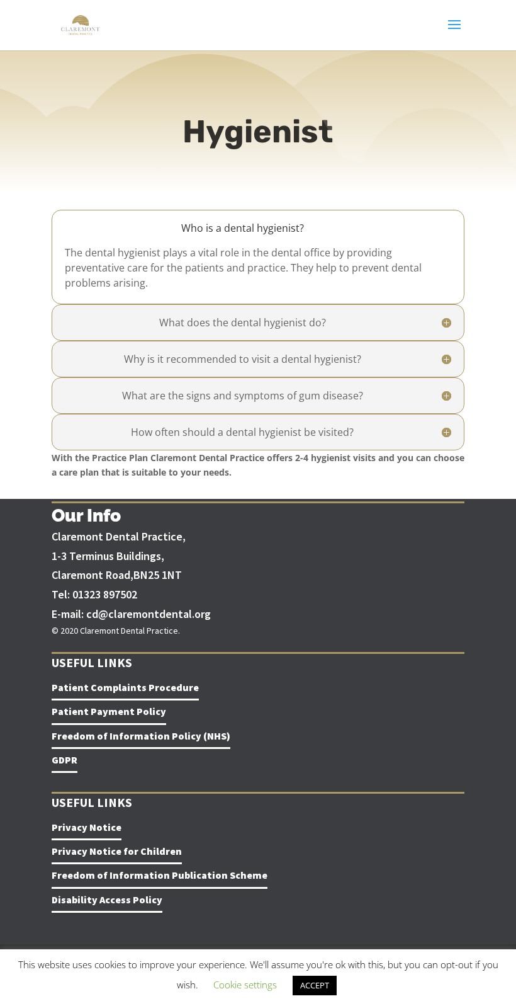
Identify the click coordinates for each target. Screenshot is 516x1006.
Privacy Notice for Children (117, 851)
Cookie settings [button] (245, 984)
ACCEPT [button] (314, 985)
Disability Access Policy (107, 899)
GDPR (64, 759)
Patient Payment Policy (109, 711)
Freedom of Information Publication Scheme (159, 875)
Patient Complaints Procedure (125, 687)
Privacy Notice (86, 827)
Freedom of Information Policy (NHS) (141, 735)
